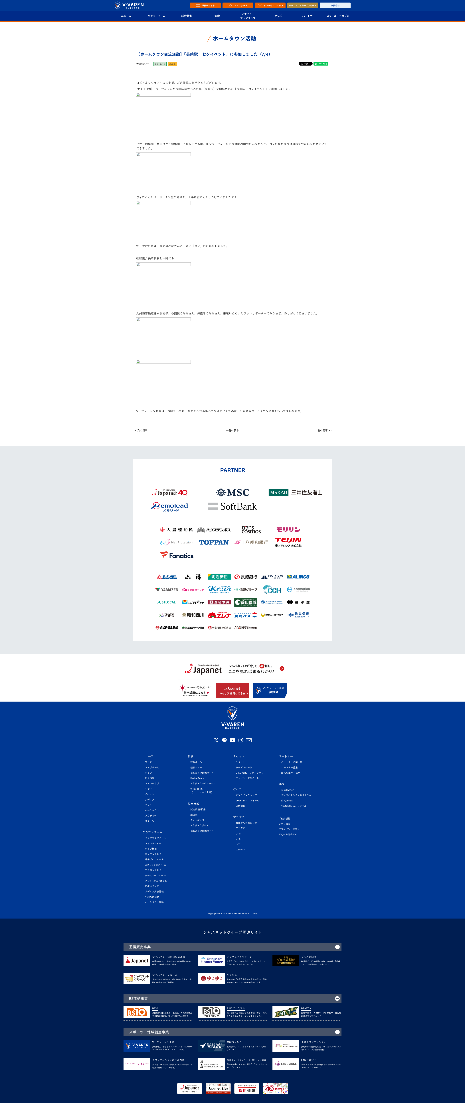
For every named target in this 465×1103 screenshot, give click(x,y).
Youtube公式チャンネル (293, 806)
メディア (149, 800)
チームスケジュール (155, 875)
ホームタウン (152, 810)
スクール (149, 821)
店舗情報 (240, 806)
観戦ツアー (196, 767)
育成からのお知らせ (246, 823)
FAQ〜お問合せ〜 (287, 834)
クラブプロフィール (155, 838)
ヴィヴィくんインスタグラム (296, 795)
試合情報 (186, 16)
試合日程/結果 (198, 809)
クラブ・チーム (156, 16)
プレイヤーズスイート (247, 778)
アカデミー (151, 815)
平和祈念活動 (152, 897)
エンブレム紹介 (153, 854)
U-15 (238, 839)
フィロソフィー (153, 843)
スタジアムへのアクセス (203, 783)
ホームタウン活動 (154, 902)
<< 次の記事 (140, 430)
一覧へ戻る (232, 430)
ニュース (126, 16)
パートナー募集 (289, 767)
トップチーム (152, 767)
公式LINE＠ (287, 800)
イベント (149, 794)
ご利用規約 (284, 818)
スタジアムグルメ (199, 825)
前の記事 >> (324, 430)
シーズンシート (244, 767)
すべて (148, 762)
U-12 (238, 844)
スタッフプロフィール (155, 865)
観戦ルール (196, 762)
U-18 (238, 833)
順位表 (193, 815)
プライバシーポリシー (290, 829)
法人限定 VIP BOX (290, 773)
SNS (281, 784)
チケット (149, 789)
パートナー (308, 16)
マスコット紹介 (153, 870)
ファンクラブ (152, 783)
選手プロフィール (154, 859)
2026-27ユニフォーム (247, 800)
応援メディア (152, 886)
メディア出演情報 (154, 891)
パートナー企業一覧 (291, 762)
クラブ (148, 773)
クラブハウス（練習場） (157, 881)
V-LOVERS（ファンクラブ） (251, 773)
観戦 (217, 16)
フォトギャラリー (199, 820)
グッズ (278, 16)
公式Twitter (287, 790)
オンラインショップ (246, 795)
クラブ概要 (151, 849)
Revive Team (197, 778)
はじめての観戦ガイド (202, 773)
